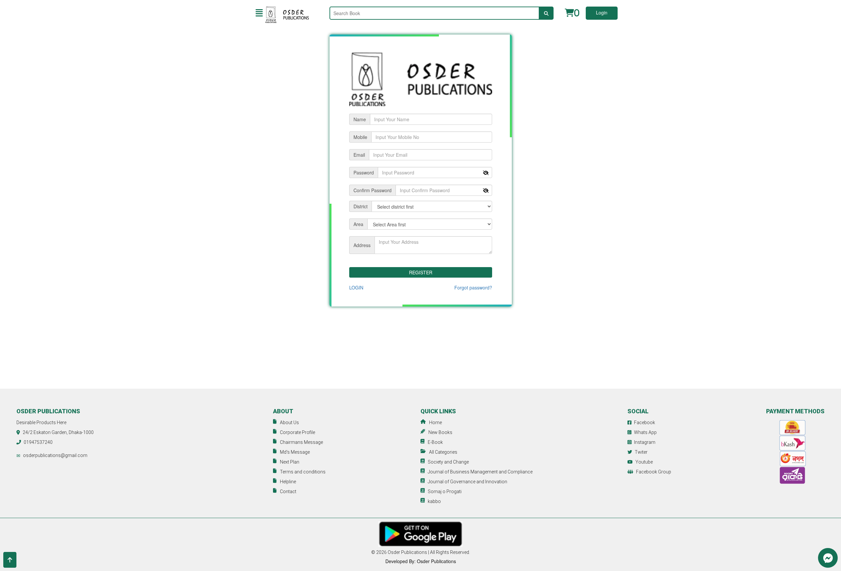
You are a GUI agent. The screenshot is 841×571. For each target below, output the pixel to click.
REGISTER (420, 272)
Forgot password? (473, 287)
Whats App (645, 432)
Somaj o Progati (445, 491)
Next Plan (289, 462)
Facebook (644, 422)
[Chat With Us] (828, 558)
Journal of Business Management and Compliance (480, 471)
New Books (440, 432)
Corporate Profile (297, 432)
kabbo (434, 501)
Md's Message (295, 452)
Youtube (644, 462)
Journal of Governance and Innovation (467, 481)
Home (435, 422)
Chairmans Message (301, 442)
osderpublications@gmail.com (55, 455)
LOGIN (356, 287)
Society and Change (448, 462)
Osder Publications (407, 552)
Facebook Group (653, 471)
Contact (288, 491)
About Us (289, 422)
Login (601, 12)
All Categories (443, 452)
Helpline (288, 481)
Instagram (644, 442)
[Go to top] (9, 560)
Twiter (641, 452)
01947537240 (38, 442)
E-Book (435, 442)
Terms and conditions (303, 471)
